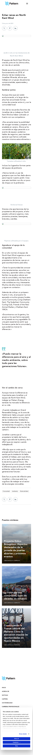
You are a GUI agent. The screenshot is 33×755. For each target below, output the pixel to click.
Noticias (5, 695)
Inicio (4, 687)
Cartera (5, 699)
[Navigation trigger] (27, 3)
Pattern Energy (11, 3)
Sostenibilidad (7, 703)
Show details (23, 734)
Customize (15, 742)
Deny (16, 746)
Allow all (16, 738)
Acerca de (5, 691)
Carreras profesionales (9, 706)
